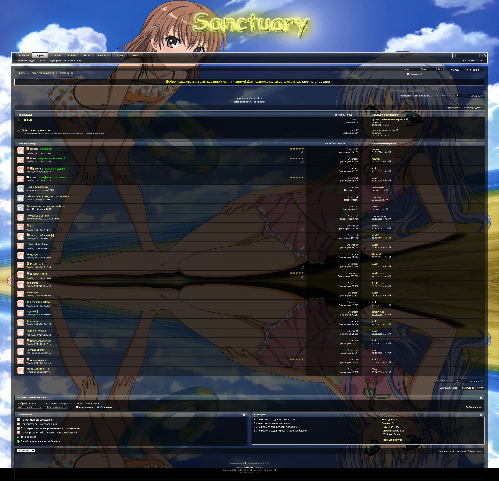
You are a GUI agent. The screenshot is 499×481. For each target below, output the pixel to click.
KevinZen (31, 200)
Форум (40, 55)
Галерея (56, 55)
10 (357, 245)
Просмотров (339, 143)
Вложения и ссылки (53, 168)
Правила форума (392, 440)
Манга (87, 55)
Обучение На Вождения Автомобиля (48, 196)
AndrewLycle (33, 190)
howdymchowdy (34, 219)
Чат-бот (34, 254)
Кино (135, 55)
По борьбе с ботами (38, 215)
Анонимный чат (39, 360)
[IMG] (385, 427)
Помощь (454, 69)
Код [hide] (32, 311)
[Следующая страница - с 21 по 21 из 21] (465, 96)
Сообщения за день (26, 60)
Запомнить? (415, 74)
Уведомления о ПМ (38, 369)
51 (357, 273)
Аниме (72, 55)
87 (357, 149)
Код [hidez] (36, 264)
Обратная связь (446, 451)
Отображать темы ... (28, 403)
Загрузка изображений (51, 158)
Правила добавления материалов (388, 119)
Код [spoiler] (33, 321)
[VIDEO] (386, 430)
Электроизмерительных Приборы (46, 206)
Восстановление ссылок (383, 130)
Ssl (31, 226)
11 (357, 302)
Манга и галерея (36, 330)
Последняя (474, 96)
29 (357, 226)
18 (357, 331)
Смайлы (386, 423)
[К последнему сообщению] (390, 152)
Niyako (30, 372)
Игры (120, 55)
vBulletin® (250, 468)
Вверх (480, 388)
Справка (42, 60)
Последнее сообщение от (384, 143)
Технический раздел (42, 73)
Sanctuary (461, 451)
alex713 (30, 353)
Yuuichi (30, 153)
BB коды (387, 419)
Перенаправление (40, 341)
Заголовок (22, 143)
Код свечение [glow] (38, 302)
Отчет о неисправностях (36, 130)
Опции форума (56, 60)
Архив (471, 451)
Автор (32, 143)
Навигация (73, 60)
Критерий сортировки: (59, 403)
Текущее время (35, 349)
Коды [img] (33, 283)
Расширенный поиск (473, 60)
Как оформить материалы (53, 177)
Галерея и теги (38, 273)
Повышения (45, 149)
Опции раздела (452, 108)
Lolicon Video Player (37, 244)
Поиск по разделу (472, 108)
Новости (24, 55)
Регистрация (472, 69)
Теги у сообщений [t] (42, 235)
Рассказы (103, 55)
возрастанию (86, 407)
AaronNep (31, 209)
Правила (27, 119)
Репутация (33, 292)
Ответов (327, 143)
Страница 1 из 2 (446, 95)
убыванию (105, 407)
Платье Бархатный (37, 187)
